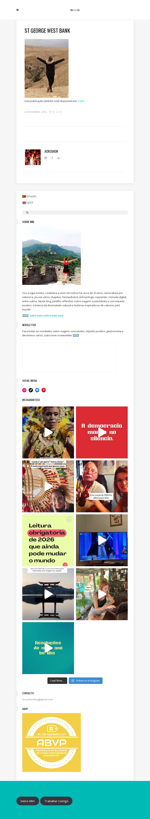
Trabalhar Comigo (56, 801)
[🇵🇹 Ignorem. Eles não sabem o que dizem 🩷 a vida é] (48, 486)
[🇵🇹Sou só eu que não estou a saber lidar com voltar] (102, 594)
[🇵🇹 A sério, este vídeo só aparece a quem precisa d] (48, 594)
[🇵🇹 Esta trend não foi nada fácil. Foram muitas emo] (102, 486)
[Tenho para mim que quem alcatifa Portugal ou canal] (102, 540)
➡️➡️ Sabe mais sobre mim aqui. (43, 315)
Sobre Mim (28, 801)
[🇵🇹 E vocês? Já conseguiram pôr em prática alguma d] (48, 648)
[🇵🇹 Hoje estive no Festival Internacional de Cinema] (48, 540)
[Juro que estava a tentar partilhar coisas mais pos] (102, 432)
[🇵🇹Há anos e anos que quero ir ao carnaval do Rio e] (48, 432)
